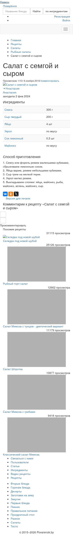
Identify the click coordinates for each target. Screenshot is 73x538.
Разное (15, 518)
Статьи (15, 466)
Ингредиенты (19, 470)
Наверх (4, 2)
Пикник (15, 507)
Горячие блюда (20, 487)
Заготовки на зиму (22, 495)
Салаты (15, 522)
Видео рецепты (20, 474)
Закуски (15, 499)
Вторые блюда (20, 483)
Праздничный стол (22, 514)
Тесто (14, 526)
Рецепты (16, 478)
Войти (66, 20)
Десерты (16, 491)
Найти (36, 11)
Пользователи (20, 462)
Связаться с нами (22, 458)
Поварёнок (10, 6)
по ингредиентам (57, 11)
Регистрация (62, 16)
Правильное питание (24, 511)
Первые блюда (20, 503)
